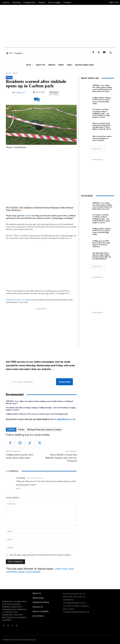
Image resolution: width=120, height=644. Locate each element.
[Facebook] (93, 52)
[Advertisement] (60, 25)
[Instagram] (20, 443)
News (15, 73)
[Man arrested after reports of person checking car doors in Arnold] (86, 138)
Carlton (28, 215)
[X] (99, 52)
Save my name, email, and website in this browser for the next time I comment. (40, 555)
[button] (110, 52)
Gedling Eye (20, 92)
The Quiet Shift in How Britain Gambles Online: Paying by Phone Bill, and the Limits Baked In (101, 256)
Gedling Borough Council (16, 300)
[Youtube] (104, 52)
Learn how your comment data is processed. (40, 570)
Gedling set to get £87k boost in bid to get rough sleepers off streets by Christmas (101, 244)
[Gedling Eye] (60, 53)
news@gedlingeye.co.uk (64, 419)
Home (8, 73)
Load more (96, 148)
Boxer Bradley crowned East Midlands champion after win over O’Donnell (61, 457)
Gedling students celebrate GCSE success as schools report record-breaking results (37, 414)
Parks (21, 429)
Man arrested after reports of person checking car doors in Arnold (102, 138)
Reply (18, 489)
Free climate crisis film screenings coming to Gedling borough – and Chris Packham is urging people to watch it (101, 113)
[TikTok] (30, 443)
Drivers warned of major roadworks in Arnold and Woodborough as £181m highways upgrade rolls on (101, 126)
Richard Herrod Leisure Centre (44, 429)
